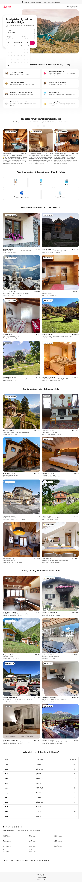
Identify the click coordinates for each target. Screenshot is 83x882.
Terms (43, 879)
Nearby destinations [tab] (8, 830)
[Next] (44, 126)
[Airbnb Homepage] (7, 6)
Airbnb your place (72, 7)
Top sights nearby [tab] (35, 830)
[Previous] (38, 126)
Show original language (54, 2)
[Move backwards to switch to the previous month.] (8, 42)
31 (8, 65)
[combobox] (20, 32)
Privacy (38, 879)
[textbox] (13, 38)
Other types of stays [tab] (22, 830)
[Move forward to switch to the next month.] (27, 42)
